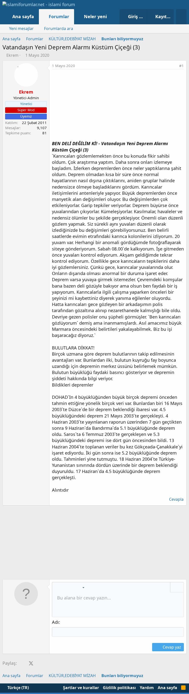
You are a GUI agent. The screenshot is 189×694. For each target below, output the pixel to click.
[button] (112, 16)
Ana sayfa (23, 16)
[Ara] (181, 16)
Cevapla (176, 499)
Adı (55, 622)
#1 (181, 65)
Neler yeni (95, 16)
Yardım (147, 687)
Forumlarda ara (58, 28)
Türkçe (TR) (17, 687)
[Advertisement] (118, 106)
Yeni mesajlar (21, 28)
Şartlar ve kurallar (81, 687)
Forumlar (59, 16)
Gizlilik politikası (119, 687)
